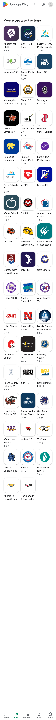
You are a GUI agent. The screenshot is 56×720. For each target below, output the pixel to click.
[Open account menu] (50, 4)
